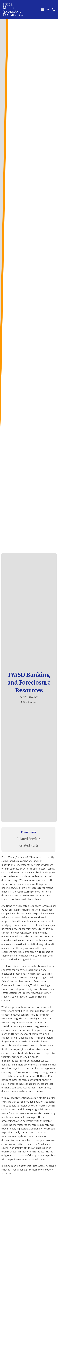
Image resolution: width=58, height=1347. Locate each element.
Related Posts (28, 845)
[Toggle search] (48, 9)
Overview (28, 832)
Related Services (28, 839)
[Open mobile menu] (42, 9)
